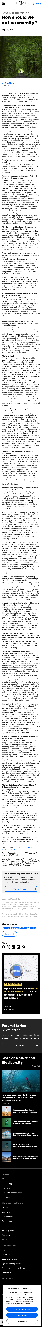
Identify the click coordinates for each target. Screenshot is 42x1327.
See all (36, 1066)
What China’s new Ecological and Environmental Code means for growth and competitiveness (25, 1158)
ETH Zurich (6, 839)
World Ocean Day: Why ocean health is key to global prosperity (25, 1134)
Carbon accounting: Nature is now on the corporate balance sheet (24, 1112)
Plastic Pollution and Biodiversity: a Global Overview (25, 1145)
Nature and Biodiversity (15, 13)
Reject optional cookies (22, 1309)
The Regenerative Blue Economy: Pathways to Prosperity (25, 1122)
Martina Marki (8, 83)
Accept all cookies (22, 1315)
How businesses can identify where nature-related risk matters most (19, 1096)
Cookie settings (22, 1321)
